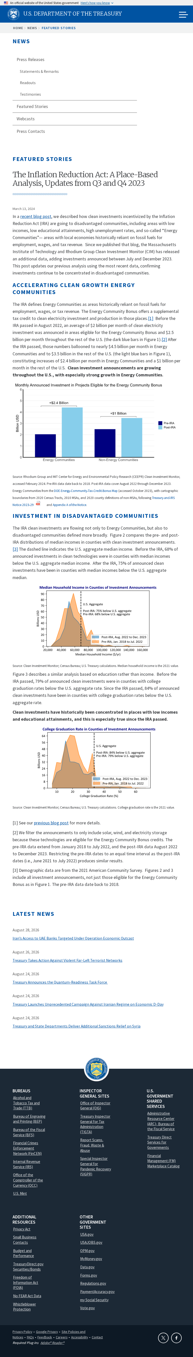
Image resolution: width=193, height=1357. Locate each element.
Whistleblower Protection (24, 1307)
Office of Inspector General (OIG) (95, 1106)
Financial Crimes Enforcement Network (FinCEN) (27, 1148)
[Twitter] (163, 1338)
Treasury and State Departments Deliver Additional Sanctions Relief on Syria (76, 1026)
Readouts (28, 82)
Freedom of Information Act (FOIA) (25, 1282)
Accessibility (79, 1337)
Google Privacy (47, 1331)
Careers (61, 1337)
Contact (97, 1337)
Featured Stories (59, 28)
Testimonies (30, 94)
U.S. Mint (20, 1193)
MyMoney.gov (91, 1258)
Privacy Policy (22, 1331)
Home (18, 28)
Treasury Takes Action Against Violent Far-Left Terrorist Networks (67, 960)
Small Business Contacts (24, 1240)
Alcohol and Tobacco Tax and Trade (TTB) (26, 1102)
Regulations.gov (93, 1283)
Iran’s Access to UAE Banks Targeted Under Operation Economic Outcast (73, 938)
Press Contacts (31, 131)
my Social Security (94, 1299)
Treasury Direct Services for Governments (159, 1142)
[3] (15, 549)
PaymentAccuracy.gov (97, 1291)
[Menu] (183, 15)
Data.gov (87, 1267)
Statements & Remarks (39, 71)
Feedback (44, 1337)
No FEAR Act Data (27, 1295)
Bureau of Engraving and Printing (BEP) (29, 1119)
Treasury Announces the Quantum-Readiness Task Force (60, 982)
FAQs (30, 1337)
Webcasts (26, 119)
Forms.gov (88, 1275)
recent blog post (35, 216)
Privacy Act (21, 1229)
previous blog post (51, 823)
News (32, 28)
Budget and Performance (23, 1253)
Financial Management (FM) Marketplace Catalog (163, 1160)
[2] (164, 339)
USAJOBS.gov (91, 1242)
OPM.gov (87, 1250)
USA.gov (86, 1234)
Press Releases (30, 59)
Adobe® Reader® (52, 1342)
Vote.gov (87, 1308)
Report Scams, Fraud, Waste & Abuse (92, 1145)
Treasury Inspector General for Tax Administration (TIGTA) (95, 1124)
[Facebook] (176, 1338)
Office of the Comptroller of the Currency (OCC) (28, 1180)
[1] (150, 318)
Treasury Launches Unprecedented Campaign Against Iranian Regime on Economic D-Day (88, 1004)
